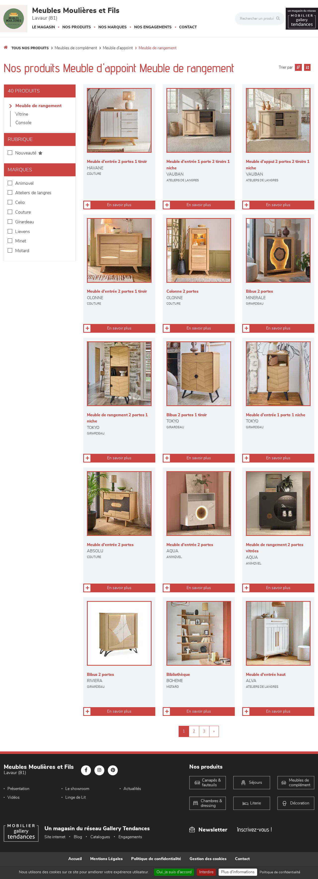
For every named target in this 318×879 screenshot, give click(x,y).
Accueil (75, 859)
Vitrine (21, 114)
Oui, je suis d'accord (174, 872)
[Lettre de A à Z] (307, 67)
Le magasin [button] (43, 27)
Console (23, 123)
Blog (78, 837)
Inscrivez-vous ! (254, 829)
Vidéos (13, 797)
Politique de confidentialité (156, 859)
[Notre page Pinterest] (113, 770)
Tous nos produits (30, 48)
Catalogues (100, 837)
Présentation (18, 789)
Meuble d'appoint (118, 48)
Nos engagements (153, 27)
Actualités (132, 789)
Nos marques (112, 27)
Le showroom (77, 789)
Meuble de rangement (157, 48)
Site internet (54, 837)
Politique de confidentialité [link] (280, 872)
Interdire (206, 872)
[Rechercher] (279, 18)
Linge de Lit (75, 797)
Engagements (130, 837)
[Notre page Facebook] (86, 770)
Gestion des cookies (208, 859)
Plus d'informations (238, 872)
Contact (188, 27)
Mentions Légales (106, 859)
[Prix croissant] (298, 67)
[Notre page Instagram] (99, 770)
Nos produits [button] (76, 27)
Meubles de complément (76, 48)
